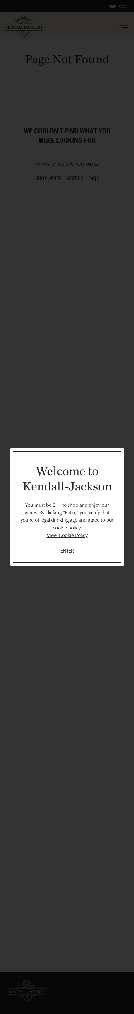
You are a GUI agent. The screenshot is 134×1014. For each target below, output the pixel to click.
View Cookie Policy (67, 535)
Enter (67, 550)
